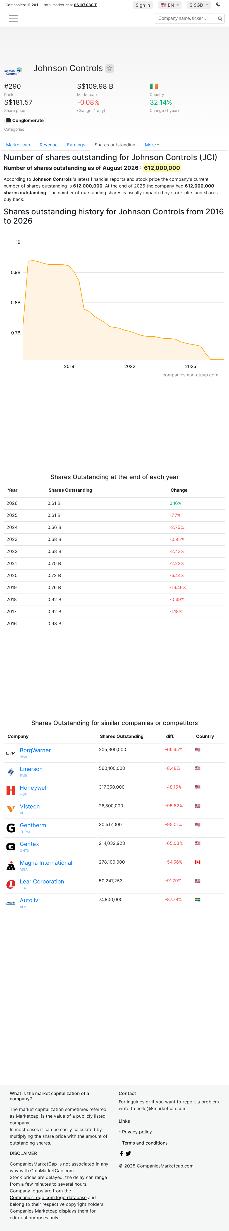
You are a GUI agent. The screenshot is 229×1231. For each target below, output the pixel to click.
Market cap (18, 144)
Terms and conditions (145, 1143)
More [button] (150, 144)
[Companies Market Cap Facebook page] (121, 1154)
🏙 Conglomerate (25, 120)
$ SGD (197, 5)
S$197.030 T (85, 5)
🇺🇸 (167, 5)
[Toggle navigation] (13, 18)
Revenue (49, 144)
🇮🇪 (154, 86)
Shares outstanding (115, 144)
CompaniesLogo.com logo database (48, 1197)
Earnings (76, 144)
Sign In (143, 5)
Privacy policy (137, 1131)
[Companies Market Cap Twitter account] (128, 1154)
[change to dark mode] (218, 5)
